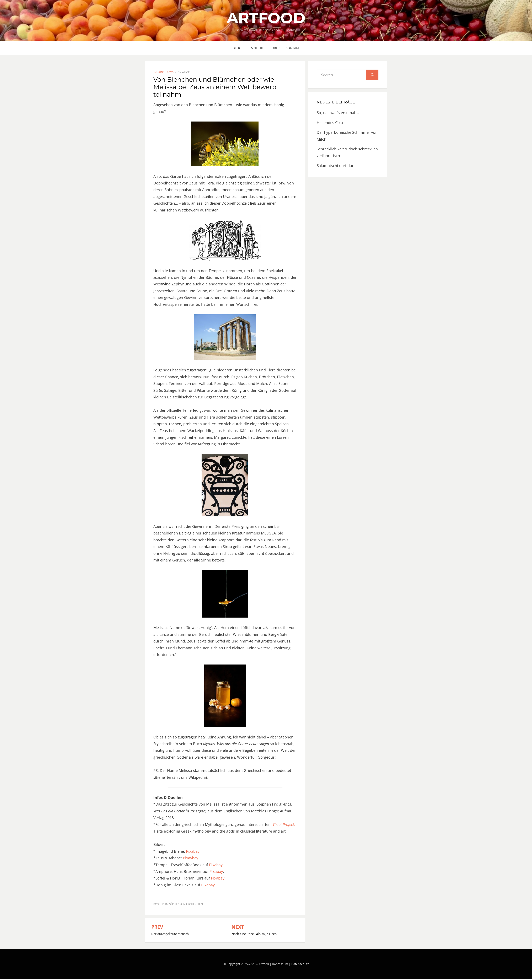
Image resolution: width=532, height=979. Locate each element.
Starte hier (256, 48)
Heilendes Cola (330, 122)
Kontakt (292, 48)
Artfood (266, 18)
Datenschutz (300, 964)
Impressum (280, 964)
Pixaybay (190, 857)
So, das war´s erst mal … (338, 112)
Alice (186, 72)
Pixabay (193, 851)
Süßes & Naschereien (186, 904)
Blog (237, 48)
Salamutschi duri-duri (336, 165)
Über (276, 48)
